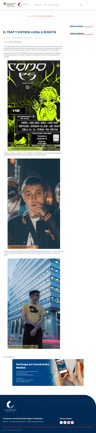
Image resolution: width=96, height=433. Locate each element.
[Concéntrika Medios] (16, 5)
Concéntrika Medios (18, 37)
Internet (40, 37)
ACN (35, 37)
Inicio (29, 16)
